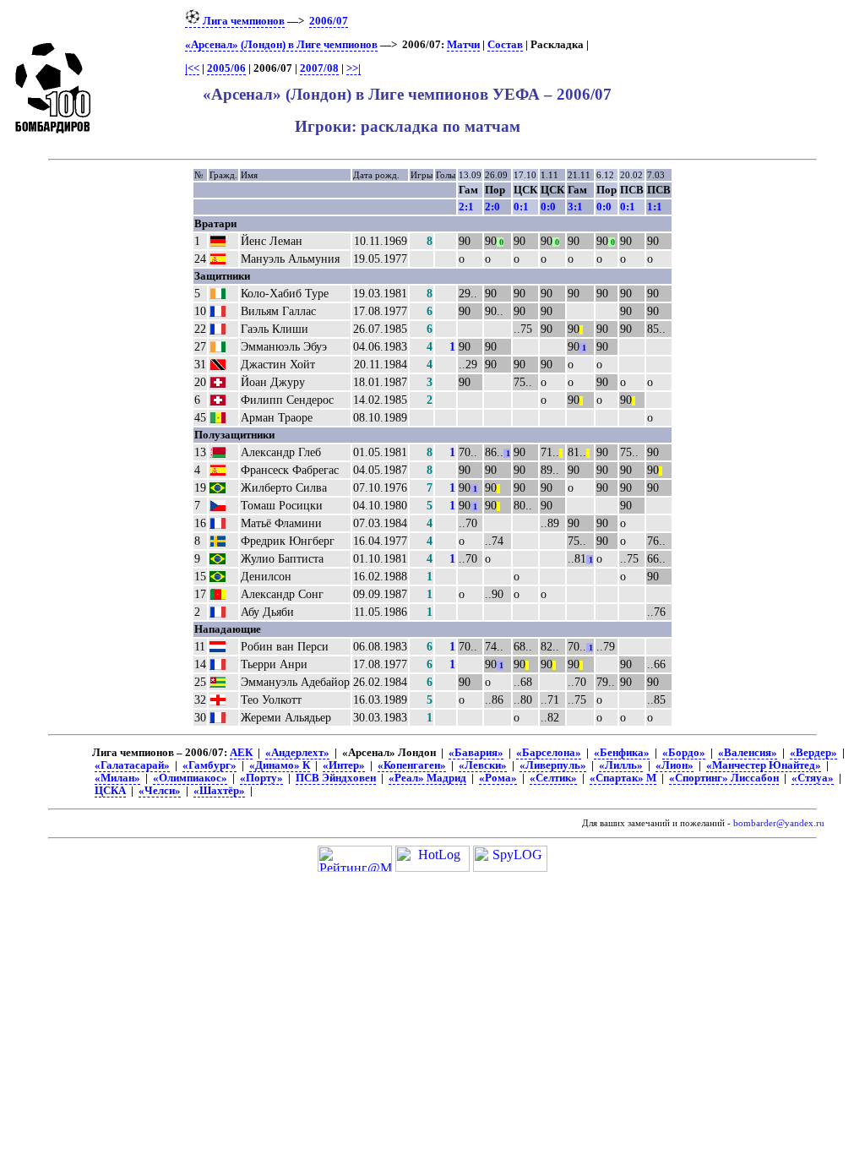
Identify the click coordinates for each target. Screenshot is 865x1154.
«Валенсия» (747, 753)
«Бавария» (476, 753)
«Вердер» (813, 753)
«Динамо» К (279, 765)
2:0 (492, 206)
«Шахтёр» (219, 791)
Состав (505, 45)
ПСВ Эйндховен (336, 778)
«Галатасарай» (132, 765)
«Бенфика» (622, 753)
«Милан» (117, 778)
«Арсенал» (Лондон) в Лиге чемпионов (281, 45)
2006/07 (328, 21)
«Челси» (160, 791)
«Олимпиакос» (190, 778)
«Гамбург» (209, 765)
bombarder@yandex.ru (778, 823)
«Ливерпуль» (553, 765)
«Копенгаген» (412, 765)
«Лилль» (621, 765)
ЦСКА (110, 791)
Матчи (463, 45)
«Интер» (344, 765)
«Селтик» (553, 778)
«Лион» (675, 765)
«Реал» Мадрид (427, 778)
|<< (192, 68)
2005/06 (226, 68)
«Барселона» (548, 753)
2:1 (466, 206)
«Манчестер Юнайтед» (763, 765)
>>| (353, 68)
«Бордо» (683, 753)
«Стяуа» (813, 778)
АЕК (241, 753)
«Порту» (261, 778)
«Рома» (498, 778)
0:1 (521, 206)
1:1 (654, 206)
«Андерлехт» (297, 753)
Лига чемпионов (242, 21)
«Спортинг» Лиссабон (724, 778)
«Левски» (483, 765)
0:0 (548, 206)
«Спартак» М (623, 778)
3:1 (575, 206)
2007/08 (319, 68)
